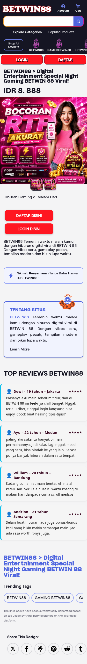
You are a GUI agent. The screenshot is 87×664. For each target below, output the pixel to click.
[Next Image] (83, 141)
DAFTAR (65, 60)
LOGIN (22, 60)
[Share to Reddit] (67, 648)
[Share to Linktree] (40, 648)
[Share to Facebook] (26, 648)
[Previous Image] (4, 141)
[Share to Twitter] (13, 648)
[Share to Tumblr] (81, 648)
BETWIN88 (19, 317)
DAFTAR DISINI (29, 216)
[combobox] (39, 21)
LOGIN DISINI (29, 229)
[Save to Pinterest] (53, 648)
